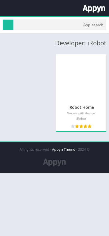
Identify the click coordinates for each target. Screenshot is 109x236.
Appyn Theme (63, 149)
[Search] (8, 25)
